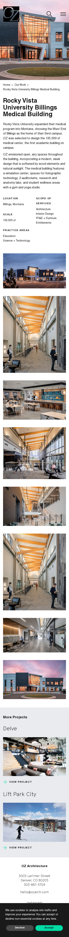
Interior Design (45, 214)
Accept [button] (49, 928)
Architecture (43, 209)
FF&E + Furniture (46, 218)
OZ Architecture (34, 866)
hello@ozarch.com (34, 892)
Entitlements (43, 223)
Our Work (20, 85)
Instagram (34, 903)
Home (6, 85)
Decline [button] (20, 928)
